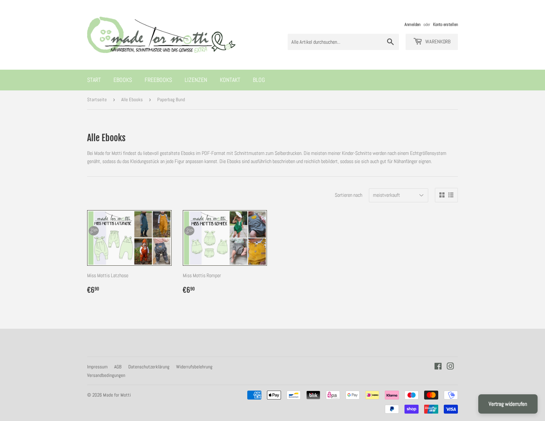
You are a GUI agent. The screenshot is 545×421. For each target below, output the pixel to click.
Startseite (97, 99)
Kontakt (230, 80)
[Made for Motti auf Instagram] (450, 367)
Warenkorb (437, 41)
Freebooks (158, 80)
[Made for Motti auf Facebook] (438, 367)
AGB (118, 367)
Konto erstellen (445, 24)
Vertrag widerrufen (508, 403)
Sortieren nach (348, 195)
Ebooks (122, 80)
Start (94, 80)
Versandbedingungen (106, 375)
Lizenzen (196, 80)
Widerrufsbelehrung (194, 367)
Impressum (97, 367)
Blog (259, 80)
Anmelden (412, 24)
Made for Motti (117, 395)
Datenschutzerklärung (148, 367)
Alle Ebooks (132, 99)
